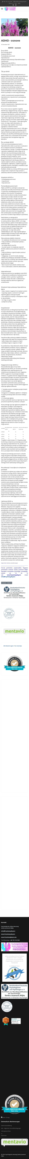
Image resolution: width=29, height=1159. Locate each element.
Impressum (4, 1135)
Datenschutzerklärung (6, 1125)
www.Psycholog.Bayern (8, 934)
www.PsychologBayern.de (9, 937)
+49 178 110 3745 (7, 1)
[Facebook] (13, 5)
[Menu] (2, 9)
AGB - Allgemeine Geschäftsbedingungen (11, 1128)
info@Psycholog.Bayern (20, 1)
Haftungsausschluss (6, 1131)
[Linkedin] (15, 5)
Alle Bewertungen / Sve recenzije (12, 646)
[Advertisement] (14, 735)
